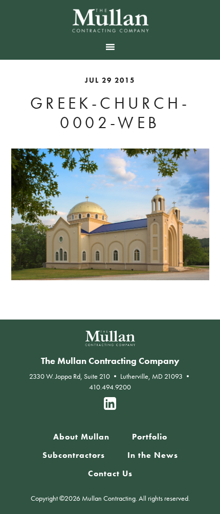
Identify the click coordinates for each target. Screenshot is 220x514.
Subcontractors (73, 455)
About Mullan (81, 437)
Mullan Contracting (110, 20)
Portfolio (149, 437)
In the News (152, 455)
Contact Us (110, 474)
